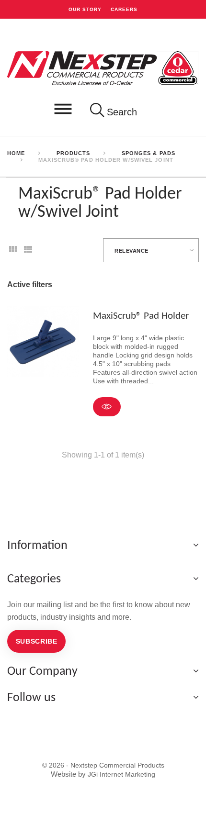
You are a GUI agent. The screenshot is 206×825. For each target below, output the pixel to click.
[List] (28, 252)
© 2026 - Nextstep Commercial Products (103, 765)
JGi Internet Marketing (121, 774)
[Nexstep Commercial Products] (103, 67)
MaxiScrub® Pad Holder (141, 316)
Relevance (131, 250)
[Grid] (13, 252)
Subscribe (36, 641)
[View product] (107, 406)
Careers (124, 9)
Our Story (85, 9)
